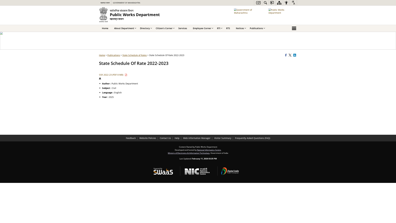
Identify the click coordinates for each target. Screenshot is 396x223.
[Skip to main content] (258, 2)
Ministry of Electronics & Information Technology (189, 153)
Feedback (131, 138)
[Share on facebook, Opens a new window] (286, 55)
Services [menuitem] (182, 28)
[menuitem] (265, 2)
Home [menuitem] (105, 28)
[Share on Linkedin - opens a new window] (295, 55)
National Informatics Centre (209, 150)
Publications (113, 55)
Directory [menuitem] (145, 28)
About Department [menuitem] (124, 28)
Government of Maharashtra (126, 3)
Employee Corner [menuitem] (202, 28)
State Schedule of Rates (134, 55)
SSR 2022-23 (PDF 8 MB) (111, 74)
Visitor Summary (222, 138)
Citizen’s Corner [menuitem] (164, 28)
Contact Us (165, 138)
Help (177, 138)
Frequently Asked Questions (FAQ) (252, 138)
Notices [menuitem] (240, 28)
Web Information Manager (197, 138)
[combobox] (293, 2)
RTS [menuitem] (228, 28)
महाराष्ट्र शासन (105, 3)
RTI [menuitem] (218, 28)
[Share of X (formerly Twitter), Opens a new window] (290, 55)
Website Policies (147, 138)
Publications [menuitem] (256, 28)
